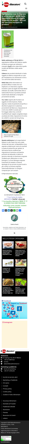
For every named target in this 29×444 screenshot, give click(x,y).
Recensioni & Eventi (9, 415)
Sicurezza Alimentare (9, 401)
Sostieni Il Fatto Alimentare (11, 395)
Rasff (9, 66)
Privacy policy (7, 389)
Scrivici (6, 362)
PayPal (14, 199)
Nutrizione (6, 409)
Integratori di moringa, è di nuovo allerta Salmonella (6, 270)
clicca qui (21, 199)
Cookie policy (7, 392)
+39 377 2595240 (9, 371)
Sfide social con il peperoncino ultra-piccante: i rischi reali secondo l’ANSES (20, 253)
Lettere (5, 418)
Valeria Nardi (5, 27)
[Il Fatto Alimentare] (11, 4)
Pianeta (5, 412)
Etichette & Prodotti (9, 404)
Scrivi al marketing (10, 369)
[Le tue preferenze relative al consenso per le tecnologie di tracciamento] (2, 2)
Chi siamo (6, 383)
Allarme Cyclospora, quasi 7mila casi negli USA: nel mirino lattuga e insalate (20, 290)
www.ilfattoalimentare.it (11, 364)
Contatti (5, 386)
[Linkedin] (14, 233)
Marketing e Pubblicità (10, 380)
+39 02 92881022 (9, 360)
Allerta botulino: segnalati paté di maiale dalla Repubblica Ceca (7, 252)
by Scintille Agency (5, 442)
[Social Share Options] (3, 346)
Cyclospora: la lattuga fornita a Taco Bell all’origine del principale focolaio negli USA (8, 290)
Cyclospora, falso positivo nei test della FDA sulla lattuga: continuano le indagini (20, 272)
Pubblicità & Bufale (9, 407)
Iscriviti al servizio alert (10, 377)
